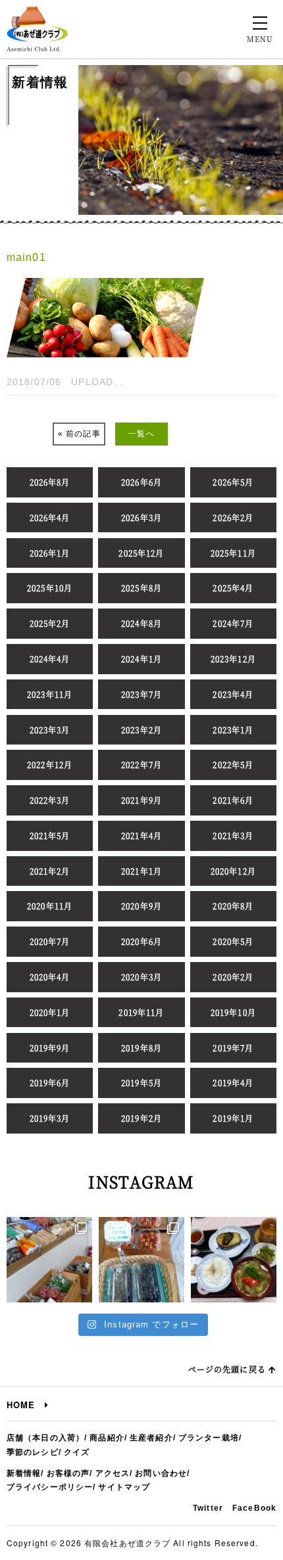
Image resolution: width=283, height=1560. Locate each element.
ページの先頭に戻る (228, 1369)
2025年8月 (141, 587)
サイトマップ (124, 1487)
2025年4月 (233, 587)
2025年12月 (141, 553)
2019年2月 (141, 1118)
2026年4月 (50, 517)
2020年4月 (50, 976)
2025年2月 (50, 623)
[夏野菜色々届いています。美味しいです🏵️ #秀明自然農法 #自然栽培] (49, 1259)
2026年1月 (50, 553)
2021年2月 (50, 871)
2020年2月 (233, 976)
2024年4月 (50, 658)
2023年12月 (233, 658)
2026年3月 (141, 517)
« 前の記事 (79, 433)
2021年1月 (141, 871)
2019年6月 (50, 1082)
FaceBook (254, 1508)
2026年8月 (50, 482)
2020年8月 (233, 905)
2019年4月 (233, 1082)
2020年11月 (49, 905)
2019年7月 (233, 1047)
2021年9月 (141, 800)
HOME (26, 1404)
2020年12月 (233, 871)
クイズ (77, 1452)
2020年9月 (141, 905)
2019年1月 (233, 1118)
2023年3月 (50, 729)
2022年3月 (50, 800)
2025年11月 (233, 553)
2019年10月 (233, 1012)
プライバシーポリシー (50, 1487)
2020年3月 (141, 976)
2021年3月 (233, 835)
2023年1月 (233, 729)
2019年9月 (50, 1047)
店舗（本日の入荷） (45, 1437)
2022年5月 (233, 764)
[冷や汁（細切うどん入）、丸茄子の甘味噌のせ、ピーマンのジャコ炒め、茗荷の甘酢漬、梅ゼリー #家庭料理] (233, 1259)
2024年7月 (233, 623)
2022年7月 (141, 764)
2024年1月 (141, 658)
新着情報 (24, 1473)
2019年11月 (141, 1012)
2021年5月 (50, 835)
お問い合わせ (161, 1473)
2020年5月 (233, 941)
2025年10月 (49, 587)
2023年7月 (141, 694)
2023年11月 (49, 694)
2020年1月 (50, 1012)
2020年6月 (141, 941)
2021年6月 (233, 800)
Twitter (208, 1508)
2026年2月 (233, 517)
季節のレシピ (33, 1452)
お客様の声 (68, 1473)
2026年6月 (141, 482)
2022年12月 (49, 764)
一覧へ (141, 433)
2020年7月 (50, 941)
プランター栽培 (208, 1437)
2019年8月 (141, 1047)
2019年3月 (50, 1118)
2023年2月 (141, 729)
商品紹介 (107, 1437)
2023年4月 (233, 694)
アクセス (112, 1473)
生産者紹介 (151, 1437)
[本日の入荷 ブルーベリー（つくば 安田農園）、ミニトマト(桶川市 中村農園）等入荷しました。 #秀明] (141, 1259)
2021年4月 (141, 835)
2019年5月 (141, 1082)
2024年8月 (141, 623)
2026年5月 (233, 482)
